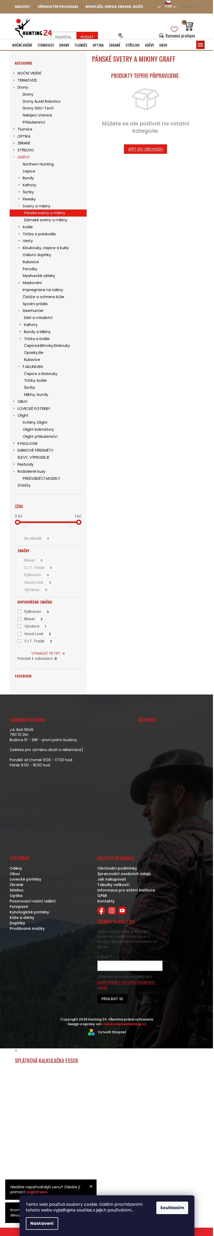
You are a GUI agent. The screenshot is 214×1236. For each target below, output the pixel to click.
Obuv (15, 873)
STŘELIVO (25, 150)
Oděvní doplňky (37, 254)
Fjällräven (36, 574)
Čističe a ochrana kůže (43, 296)
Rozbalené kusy (31, 471)
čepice (29, 171)
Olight (22, 415)
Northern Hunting (38, 164)
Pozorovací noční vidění (33, 901)
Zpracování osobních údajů (124, 873)
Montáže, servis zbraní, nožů (114, 6)
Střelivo (16, 890)
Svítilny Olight (35, 422)
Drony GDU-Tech (38, 108)
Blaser (33, 560)
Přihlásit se (112, 998)
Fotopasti (19, 906)
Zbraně (16, 884)
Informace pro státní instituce (126, 890)
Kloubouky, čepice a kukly (46, 247)
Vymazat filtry (45, 653)
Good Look (37, 582)
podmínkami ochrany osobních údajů (126, 985)
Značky (24, 485)
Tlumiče (24, 129)
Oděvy (16, 868)
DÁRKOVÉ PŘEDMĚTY (35, 450)
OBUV (22, 401)
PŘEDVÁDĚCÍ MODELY (41, 478)
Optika (16, 895)
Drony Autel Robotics (42, 101)
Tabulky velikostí (113, 884)
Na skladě (36, 538)
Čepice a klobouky (40, 373)
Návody (22, 6)
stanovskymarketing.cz (123, 1024)
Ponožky (30, 269)
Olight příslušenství (40, 436)
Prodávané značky (27, 928)
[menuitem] (22, 45)
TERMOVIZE (27, 80)
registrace (36, 1192)
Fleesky (29, 199)
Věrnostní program (58, 6)
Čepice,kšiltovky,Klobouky (47, 345)
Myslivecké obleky (39, 275)
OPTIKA (23, 136)
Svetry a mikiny (36, 206)
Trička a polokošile (39, 234)
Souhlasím (172, 1208)
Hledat (87, 37)
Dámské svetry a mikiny (45, 220)
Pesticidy (25, 464)
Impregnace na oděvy (43, 289)
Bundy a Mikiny (37, 331)
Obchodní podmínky (117, 868)
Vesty (28, 240)
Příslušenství (34, 122)
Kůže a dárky (22, 917)
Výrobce (35, 589)
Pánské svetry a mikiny (44, 213)
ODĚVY (23, 157)
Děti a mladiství (38, 317)
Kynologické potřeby (29, 912)
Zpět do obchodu (145, 149)
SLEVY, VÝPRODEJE (33, 457)
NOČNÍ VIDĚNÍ (29, 73)
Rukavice (31, 262)
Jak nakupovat (111, 879)
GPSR (102, 895)
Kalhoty (29, 185)
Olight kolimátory (38, 429)
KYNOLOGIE (27, 443)
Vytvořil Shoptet (112, 1032)
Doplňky (17, 923)
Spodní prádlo (35, 303)
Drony (22, 87)
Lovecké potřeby (25, 879)
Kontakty (106, 901)
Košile (28, 227)
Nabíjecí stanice (37, 115)
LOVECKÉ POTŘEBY (33, 408)
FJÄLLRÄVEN (33, 366)
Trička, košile (35, 380)
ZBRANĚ (23, 143)
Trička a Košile (37, 338)
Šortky (28, 192)
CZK (168, 6)
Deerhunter (33, 310)
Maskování (32, 282)
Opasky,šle (33, 352)
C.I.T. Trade (38, 567)
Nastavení (42, 1223)
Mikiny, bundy (36, 394)
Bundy (28, 178)
